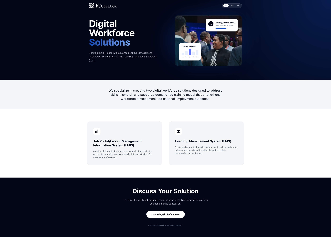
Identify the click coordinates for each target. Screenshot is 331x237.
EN (226, 6)
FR (232, 6)
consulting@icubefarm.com (166, 214)
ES (238, 6)
